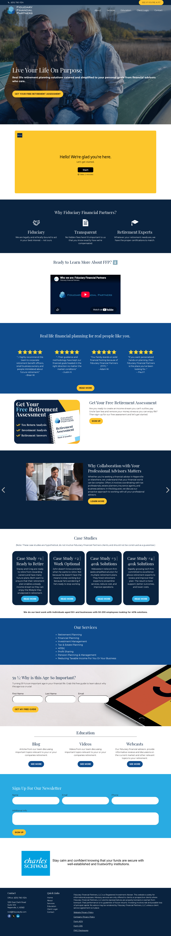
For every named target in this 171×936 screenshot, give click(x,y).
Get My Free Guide (25, 709)
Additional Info (19, 810)
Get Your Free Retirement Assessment (38, 94)
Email (81, 693)
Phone (115, 795)
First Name (18, 693)
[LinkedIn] (18, 916)
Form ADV (78, 921)
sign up (19, 832)
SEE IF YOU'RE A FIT (151, 2)
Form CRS (78, 926)
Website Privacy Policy (84, 912)
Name (15, 795)
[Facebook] (9, 916)
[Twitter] (13, 916)
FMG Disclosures (81, 930)
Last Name (50, 693)
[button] (98, 10)
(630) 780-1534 (17, 2)
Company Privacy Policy (84, 917)
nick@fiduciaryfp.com (17, 912)
